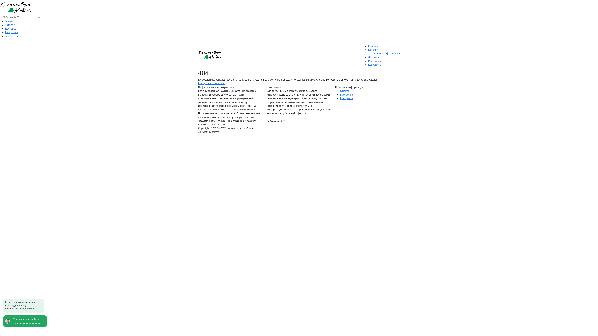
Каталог (10, 25)
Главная (10, 21)
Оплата (344, 91)
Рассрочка (11, 32)
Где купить (11, 36)
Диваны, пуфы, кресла (386, 53)
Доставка (10, 28)
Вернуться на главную (211, 83)
